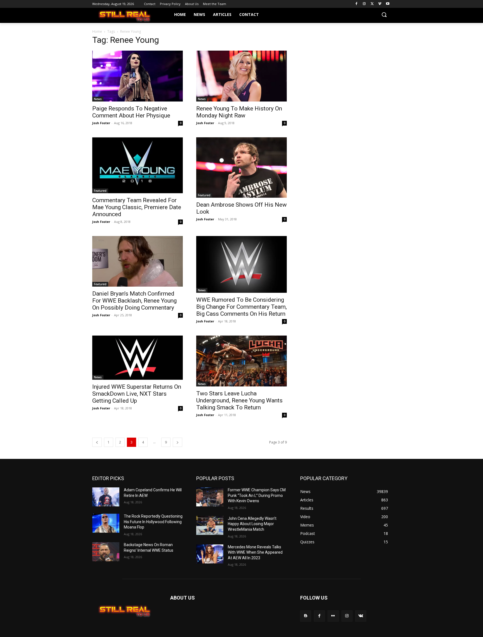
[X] (372, 4)
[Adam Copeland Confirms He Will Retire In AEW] (105, 496)
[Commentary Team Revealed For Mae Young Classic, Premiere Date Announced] (137, 165)
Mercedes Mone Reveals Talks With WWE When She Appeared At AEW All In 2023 (255, 552)
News (98, 99)
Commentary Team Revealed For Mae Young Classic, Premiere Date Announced (136, 207)
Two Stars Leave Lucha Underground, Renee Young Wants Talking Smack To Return (239, 400)
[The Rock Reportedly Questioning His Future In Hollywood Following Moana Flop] (105, 523)
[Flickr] (333, 615)
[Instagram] (364, 4)
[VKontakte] (360, 615)
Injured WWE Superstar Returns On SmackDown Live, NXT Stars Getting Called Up (136, 393)
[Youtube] (387, 4)
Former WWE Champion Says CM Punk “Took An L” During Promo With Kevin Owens (257, 495)
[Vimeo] (380, 4)
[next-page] (177, 442)
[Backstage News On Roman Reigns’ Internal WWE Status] (105, 551)
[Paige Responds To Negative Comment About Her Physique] (137, 76)
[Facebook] (356, 4)
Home (97, 31)
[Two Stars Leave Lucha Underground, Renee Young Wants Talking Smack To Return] (241, 361)
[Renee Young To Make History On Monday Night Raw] (241, 76)
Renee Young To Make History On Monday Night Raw (239, 112)
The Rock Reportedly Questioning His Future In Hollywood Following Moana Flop (153, 521)
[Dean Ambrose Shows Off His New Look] (241, 167)
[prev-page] (97, 442)
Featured (100, 191)
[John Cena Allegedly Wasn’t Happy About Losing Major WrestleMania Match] (209, 525)
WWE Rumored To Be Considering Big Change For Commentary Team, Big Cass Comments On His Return (241, 306)
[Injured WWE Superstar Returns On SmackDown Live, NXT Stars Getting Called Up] (137, 358)
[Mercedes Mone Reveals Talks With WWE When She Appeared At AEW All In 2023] (209, 553)
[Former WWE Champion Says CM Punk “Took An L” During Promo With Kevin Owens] (209, 496)
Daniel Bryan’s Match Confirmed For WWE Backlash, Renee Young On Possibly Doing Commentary (134, 300)
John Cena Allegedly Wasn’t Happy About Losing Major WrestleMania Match (252, 524)
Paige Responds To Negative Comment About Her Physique (131, 112)
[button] (384, 14)
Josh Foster (101, 123)
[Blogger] (305, 615)
